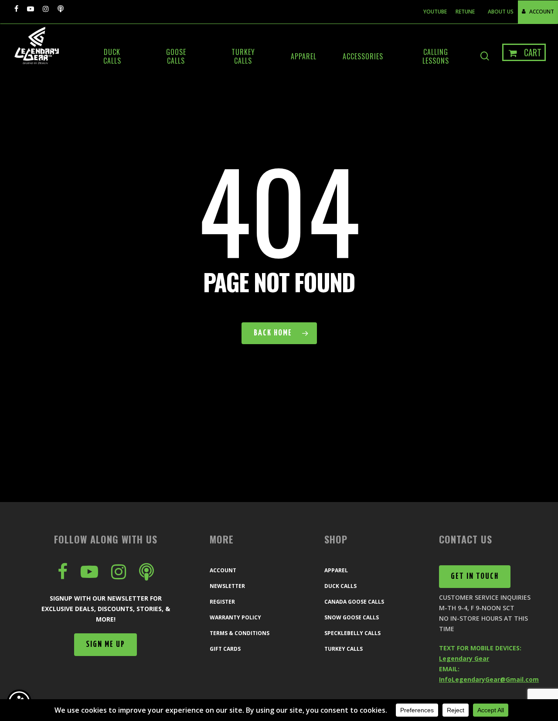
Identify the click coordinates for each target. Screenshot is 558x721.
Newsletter (227, 586)
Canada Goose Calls (354, 601)
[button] (105, 644)
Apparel (336, 570)
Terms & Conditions (239, 633)
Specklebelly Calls (352, 633)
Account (223, 570)
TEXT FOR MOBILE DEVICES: (480, 648)
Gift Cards (225, 649)
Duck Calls (340, 586)
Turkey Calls (343, 649)
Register (222, 601)
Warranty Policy (235, 617)
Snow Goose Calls (351, 617)
